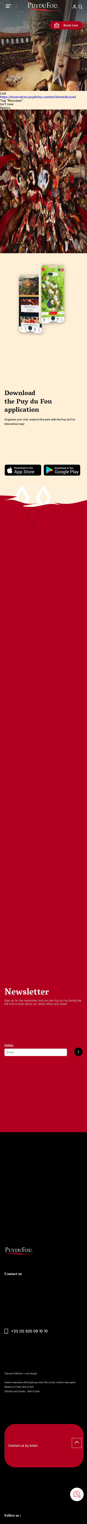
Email (9, 1045)
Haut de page (77, 1443)
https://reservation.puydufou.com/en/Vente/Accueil (38, 97)
